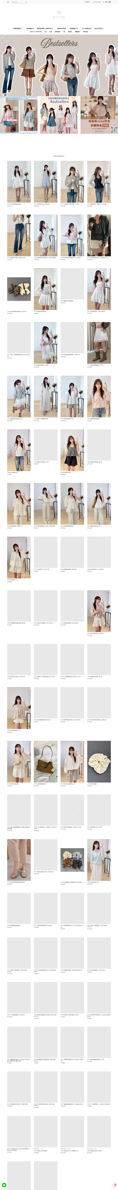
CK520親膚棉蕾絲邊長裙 (13, 958)
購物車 (107, 2)
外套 (50, 31)
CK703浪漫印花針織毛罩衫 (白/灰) (70, 204)
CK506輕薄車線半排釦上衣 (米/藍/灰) (71, 742)
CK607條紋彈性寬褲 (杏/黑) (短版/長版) (44, 527)
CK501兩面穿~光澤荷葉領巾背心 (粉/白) (44, 688)
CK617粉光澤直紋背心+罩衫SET (95, 635)
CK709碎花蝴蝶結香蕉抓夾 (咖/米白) (17, 311)
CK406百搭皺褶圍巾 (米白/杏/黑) (96, 1005)
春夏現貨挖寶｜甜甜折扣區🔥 (45, 28)
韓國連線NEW (74, 28)
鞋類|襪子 (77, 31)
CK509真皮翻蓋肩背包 (40, 796)
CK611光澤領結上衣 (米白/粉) (42, 581)
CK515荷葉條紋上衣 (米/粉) (94, 849)
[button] (55, 94)
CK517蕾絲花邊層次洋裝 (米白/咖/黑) (44, 904)
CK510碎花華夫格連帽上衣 (68, 796)
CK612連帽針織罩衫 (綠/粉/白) (69, 581)
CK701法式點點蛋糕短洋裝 (14, 204)
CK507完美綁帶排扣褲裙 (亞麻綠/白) (97, 742)
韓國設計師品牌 (61, 28)
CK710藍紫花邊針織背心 (40, 311)
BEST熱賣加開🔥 (87, 28)
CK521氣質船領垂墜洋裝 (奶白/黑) (43, 958)
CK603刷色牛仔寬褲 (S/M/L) (41, 474)
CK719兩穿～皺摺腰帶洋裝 (41, 420)
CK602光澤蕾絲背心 (12, 474)
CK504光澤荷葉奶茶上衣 (13, 742)
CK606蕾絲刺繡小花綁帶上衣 (15, 527)
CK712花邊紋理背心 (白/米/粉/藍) (96, 311)
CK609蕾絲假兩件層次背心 (94, 527)
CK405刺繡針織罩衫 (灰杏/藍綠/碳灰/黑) (71, 1005)
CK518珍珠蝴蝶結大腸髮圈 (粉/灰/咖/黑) (71, 904)
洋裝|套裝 (57, 31)
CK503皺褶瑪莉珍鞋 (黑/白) (94, 688)
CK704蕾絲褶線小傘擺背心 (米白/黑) (97, 204)
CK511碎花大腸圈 (91, 796)
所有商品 (85, 31)
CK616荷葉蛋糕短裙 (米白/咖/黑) (69, 635)
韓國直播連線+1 (17, 28)
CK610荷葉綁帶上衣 (12, 581)
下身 (64, 31)
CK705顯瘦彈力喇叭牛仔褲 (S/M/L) (16, 257)
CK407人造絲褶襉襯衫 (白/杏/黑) (16, 1054)
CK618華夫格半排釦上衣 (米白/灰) (16, 688)
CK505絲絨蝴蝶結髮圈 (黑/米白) (42, 742)
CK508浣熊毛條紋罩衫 (13, 796)
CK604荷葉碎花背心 (66, 474)
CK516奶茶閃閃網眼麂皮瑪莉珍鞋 (16, 904)
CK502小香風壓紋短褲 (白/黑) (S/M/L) (71, 688)
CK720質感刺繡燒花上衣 (67, 420)
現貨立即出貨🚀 (99, 28)
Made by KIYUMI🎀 (35, 31)
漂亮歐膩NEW (30, 28)
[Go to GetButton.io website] (4, 1188)
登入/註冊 (97, 2)
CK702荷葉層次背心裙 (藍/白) (42, 204)
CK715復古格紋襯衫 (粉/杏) (41, 365)
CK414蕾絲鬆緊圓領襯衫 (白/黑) (95, 1102)
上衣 (45, 31)
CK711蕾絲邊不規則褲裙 (67, 311)
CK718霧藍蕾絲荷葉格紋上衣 (14, 420)
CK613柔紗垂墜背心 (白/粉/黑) (95, 581)
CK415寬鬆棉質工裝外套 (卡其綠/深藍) (17, 1151)
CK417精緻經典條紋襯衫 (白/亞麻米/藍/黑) (72, 1151)
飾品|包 (70, 31)
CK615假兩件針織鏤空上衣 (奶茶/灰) (43, 635)
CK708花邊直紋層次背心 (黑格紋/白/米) (97, 257)
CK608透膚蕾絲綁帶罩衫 (67, 527)
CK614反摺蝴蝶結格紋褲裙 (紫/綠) (16, 635)
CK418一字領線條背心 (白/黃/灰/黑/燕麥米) (98, 1151)
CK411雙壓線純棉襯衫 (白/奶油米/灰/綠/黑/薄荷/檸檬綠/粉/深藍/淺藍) (18, 1103)
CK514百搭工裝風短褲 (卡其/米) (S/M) (71, 849)
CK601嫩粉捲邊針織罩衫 (93, 420)
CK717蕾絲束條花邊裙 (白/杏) (95, 365)
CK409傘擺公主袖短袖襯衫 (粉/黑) (70, 1054)
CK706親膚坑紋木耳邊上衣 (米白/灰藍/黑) (45, 257)
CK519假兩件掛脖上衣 (93, 904)
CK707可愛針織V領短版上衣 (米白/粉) (71, 257)
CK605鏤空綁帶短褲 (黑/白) (94, 474)
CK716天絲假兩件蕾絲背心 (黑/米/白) (70, 365)
